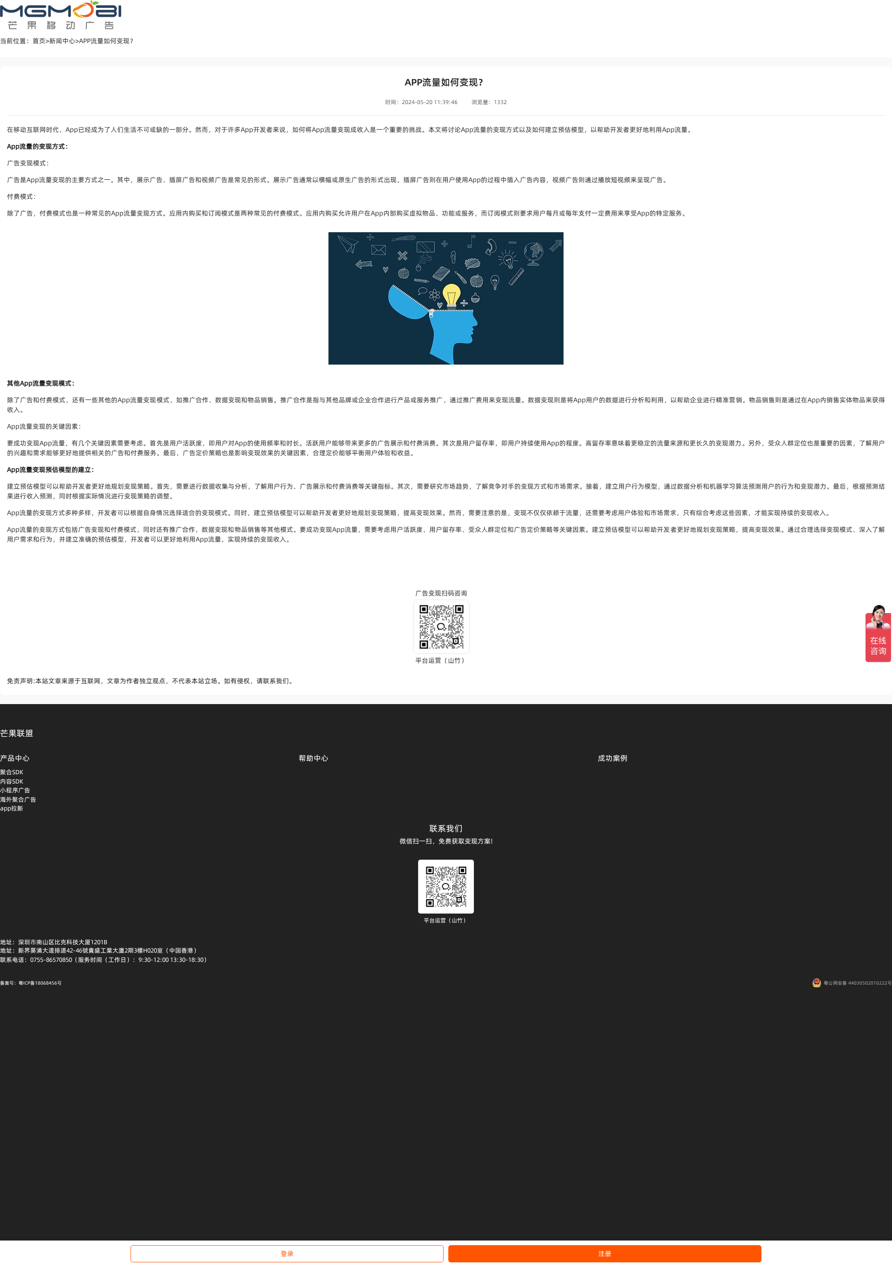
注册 (604, 1253)
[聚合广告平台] (60, 14)
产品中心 (15, 758)
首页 (39, 41)
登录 (287, 1253)
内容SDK (11, 781)
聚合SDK (11, 772)
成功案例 (613, 758)
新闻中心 (62, 41)
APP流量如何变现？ (107, 41)
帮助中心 (313, 758)
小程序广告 (15, 790)
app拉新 (11, 808)
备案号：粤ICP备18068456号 (31, 983)
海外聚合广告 (18, 799)
